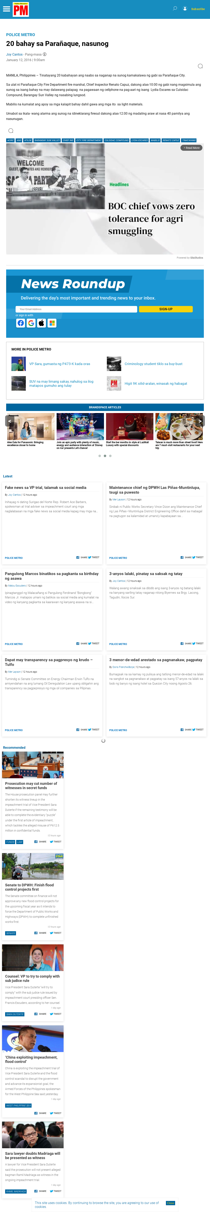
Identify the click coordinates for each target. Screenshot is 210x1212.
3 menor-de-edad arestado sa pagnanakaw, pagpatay (155, 659)
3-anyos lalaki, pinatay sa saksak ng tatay (146, 573)
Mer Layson (119, 499)
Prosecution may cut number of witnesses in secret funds (31, 785)
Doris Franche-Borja (123, 667)
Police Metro (20, 34)
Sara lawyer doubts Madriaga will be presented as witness (32, 1155)
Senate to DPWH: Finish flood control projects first (29, 887)
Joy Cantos (14, 54)
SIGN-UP (165, 309)
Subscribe (198, 9)
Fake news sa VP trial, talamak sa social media (45, 487)
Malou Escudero (17, 585)
